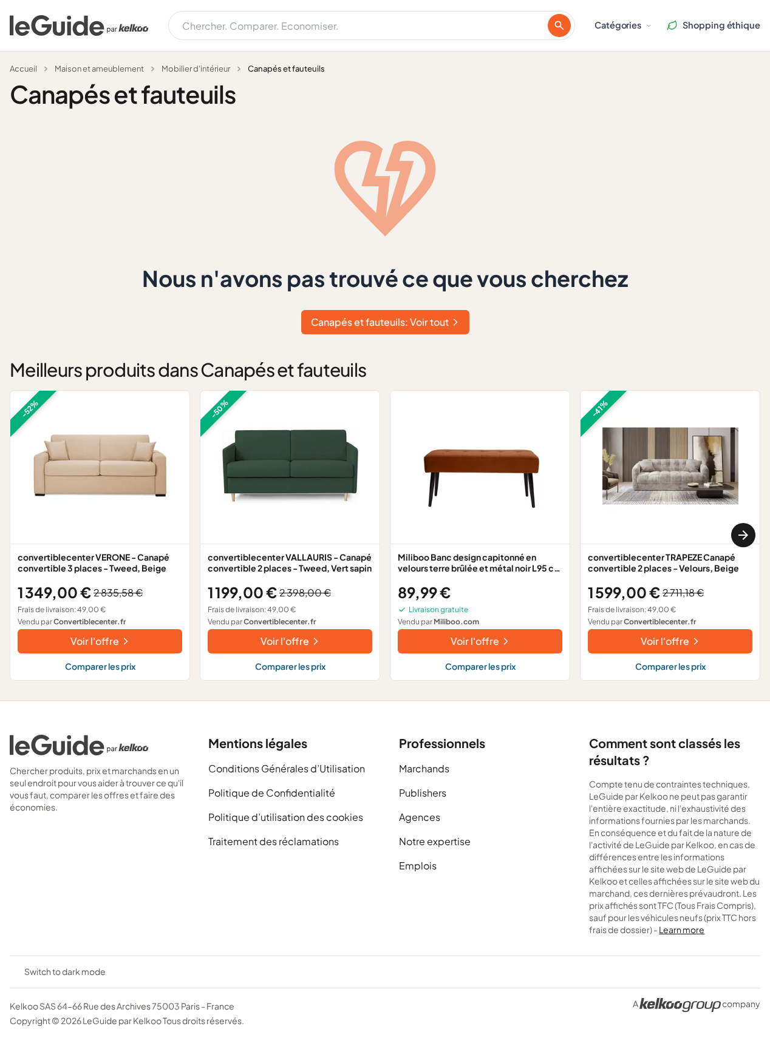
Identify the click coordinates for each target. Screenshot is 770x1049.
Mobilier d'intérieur (196, 68)
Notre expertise (435, 841)
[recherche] (559, 25)
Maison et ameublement (99, 68)
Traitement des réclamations (273, 841)
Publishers (422, 792)
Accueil (23, 68)
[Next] (743, 535)
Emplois (418, 865)
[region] (385, 535)
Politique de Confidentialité (271, 792)
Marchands (424, 768)
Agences (419, 817)
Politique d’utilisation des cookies (285, 817)
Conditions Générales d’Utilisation (286, 768)
